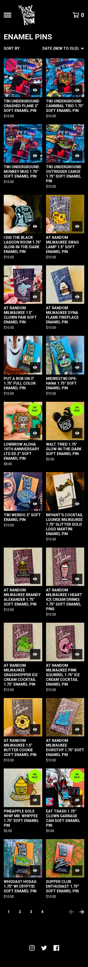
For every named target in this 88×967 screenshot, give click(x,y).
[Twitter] (44, 948)
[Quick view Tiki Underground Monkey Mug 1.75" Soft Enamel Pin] (35, 155)
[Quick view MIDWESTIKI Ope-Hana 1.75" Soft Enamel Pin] (77, 367)
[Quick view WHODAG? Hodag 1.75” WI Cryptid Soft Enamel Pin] (35, 870)
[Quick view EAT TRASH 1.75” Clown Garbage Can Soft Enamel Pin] (77, 800)
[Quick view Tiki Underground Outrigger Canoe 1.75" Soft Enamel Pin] (77, 155)
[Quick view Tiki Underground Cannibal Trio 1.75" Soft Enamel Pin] (77, 90)
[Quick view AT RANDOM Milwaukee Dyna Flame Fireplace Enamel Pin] (77, 297)
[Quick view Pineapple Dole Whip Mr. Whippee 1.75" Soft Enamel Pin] (35, 800)
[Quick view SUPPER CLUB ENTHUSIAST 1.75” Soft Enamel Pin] (77, 870)
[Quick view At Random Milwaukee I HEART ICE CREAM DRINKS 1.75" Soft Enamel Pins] (77, 579)
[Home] (26, 15)
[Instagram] (32, 948)
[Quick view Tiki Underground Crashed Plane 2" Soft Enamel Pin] (35, 90)
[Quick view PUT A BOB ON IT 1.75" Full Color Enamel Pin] (35, 367)
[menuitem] (44, 48)
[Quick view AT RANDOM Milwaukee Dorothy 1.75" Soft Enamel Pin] (77, 729)
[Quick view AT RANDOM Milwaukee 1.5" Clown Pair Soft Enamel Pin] (35, 297)
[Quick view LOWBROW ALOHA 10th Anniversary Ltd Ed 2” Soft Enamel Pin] (35, 433)
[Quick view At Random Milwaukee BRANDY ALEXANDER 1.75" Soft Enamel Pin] (35, 579)
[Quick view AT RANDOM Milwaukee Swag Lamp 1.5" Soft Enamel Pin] (77, 226)
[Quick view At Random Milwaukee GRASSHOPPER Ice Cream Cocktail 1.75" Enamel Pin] (35, 654)
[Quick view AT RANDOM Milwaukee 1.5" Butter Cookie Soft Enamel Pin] (35, 729)
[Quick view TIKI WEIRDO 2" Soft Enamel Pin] (35, 504)
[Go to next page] (82, 912)
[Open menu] (7, 15)
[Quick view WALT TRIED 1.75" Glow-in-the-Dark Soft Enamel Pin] (77, 433)
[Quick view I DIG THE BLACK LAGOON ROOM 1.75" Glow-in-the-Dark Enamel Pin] (35, 226)
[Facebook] (56, 948)
